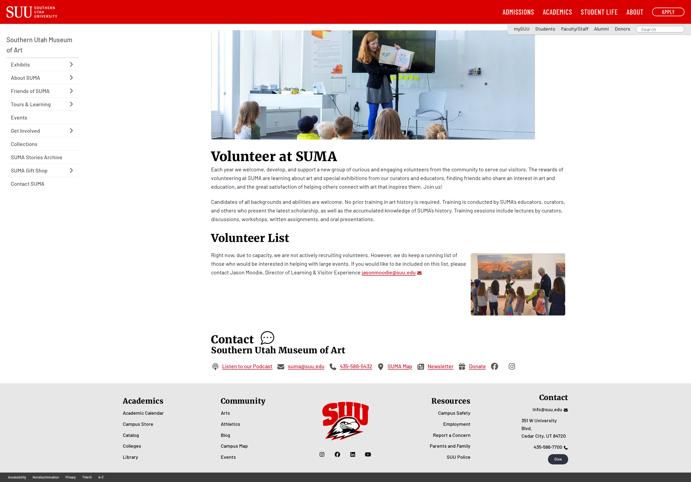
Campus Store (138, 424)
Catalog (131, 435)
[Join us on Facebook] (337, 454)
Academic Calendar (143, 413)
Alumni (601, 29)
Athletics (230, 424)
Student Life (599, 12)
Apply (668, 11)
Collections (24, 144)
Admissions (518, 12)
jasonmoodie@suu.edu (389, 272)
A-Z (101, 477)
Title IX (87, 477)
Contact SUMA (28, 183)
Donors (622, 29)
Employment (456, 424)
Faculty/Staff (574, 29)
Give (558, 459)
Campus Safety (454, 413)
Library (130, 457)
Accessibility (17, 477)
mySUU (522, 29)
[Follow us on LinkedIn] (352, 454)
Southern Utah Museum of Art (39, 45)
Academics (557, 12)
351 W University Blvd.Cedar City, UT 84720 (543, 428)
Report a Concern (451, 435)
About (634, 12)
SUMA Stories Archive (36, 157)
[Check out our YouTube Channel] (368, 454)
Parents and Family (450, 446)
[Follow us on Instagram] (322, 454)
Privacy (71, 477)
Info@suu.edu (547, 409)
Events (19, 117)
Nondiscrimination (46, 477)
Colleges (132, 446)
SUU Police (458, 457)
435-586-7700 (548, 447)
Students (545, 29)
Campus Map (234, 446)
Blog (225, 435)
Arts (225, 413)
